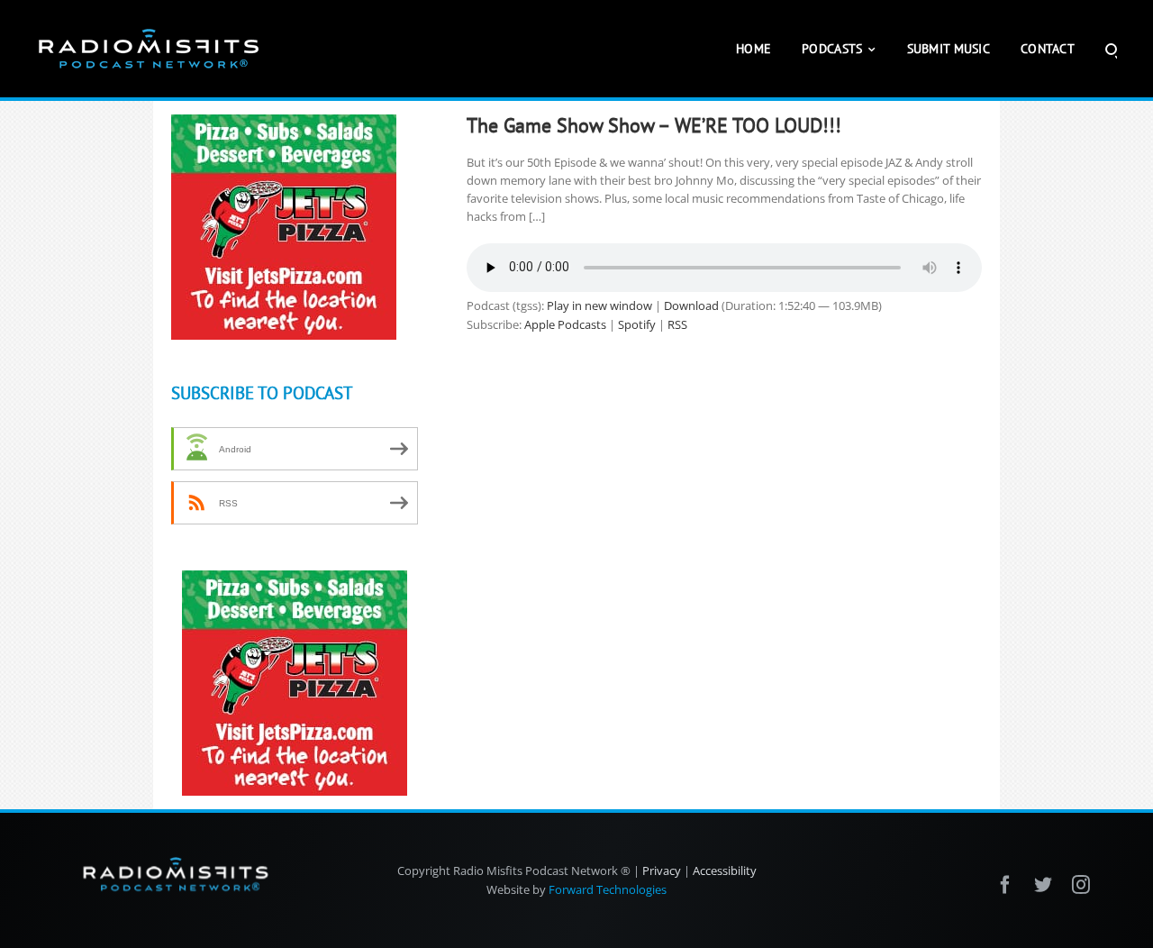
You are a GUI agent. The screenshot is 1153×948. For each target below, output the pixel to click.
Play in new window (599, 305)
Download (691, 305)
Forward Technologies (608, 889)
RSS (677, 324)
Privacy (661, 870)
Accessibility (725, 870)
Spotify (637, 324)
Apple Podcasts (565, 324)
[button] (1111, 48)
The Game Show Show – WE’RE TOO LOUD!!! (654, 125)
